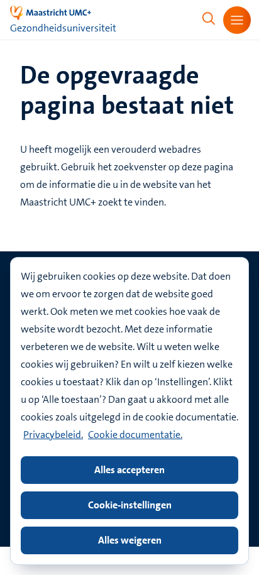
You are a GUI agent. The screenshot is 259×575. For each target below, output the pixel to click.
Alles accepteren (129, 469)
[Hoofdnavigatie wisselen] (237, 20)
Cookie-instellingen (130, 505)
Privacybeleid (52, 434)
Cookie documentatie (134, 434)
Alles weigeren (130, 540)
